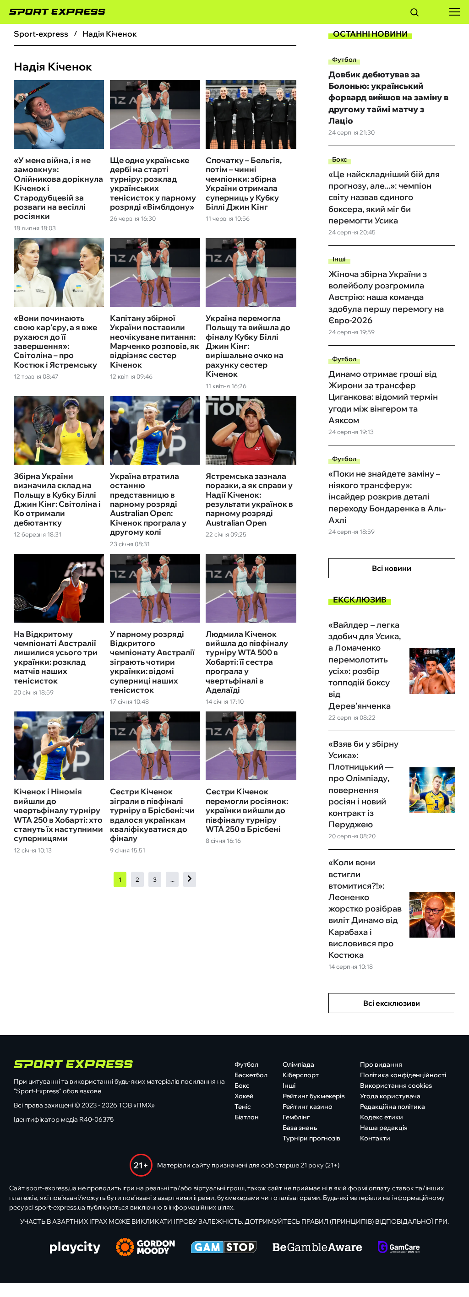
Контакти (375, 1138)
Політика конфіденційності (403, 1075)
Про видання (381, 1064)
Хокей (244, 1096)
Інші (339, 259)
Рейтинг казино (308, 1106)
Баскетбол (250, 1075)
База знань (300, 1127)
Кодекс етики (381, 1117)
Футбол (344, 59)
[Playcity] (75, 1248)
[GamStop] (224, 1248)
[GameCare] (399, 1248)
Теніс (242, 1106)
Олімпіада (298, 1064)
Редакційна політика (392, 1106)
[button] (414, 13)
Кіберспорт (301, 1075)
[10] (189, 879)
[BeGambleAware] (317, 1248)
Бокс (339, 159)
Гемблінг (296, 1117)
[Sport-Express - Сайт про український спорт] (52, 11)
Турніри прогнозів (311, 1138)
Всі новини (391, 568)
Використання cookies (396, 1085)
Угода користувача (390, 1096)
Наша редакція (384, 1127)
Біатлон (246, 1117)
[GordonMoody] (145, 1248)
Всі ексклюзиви (391, 1003)
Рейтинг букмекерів (314, 1096)
